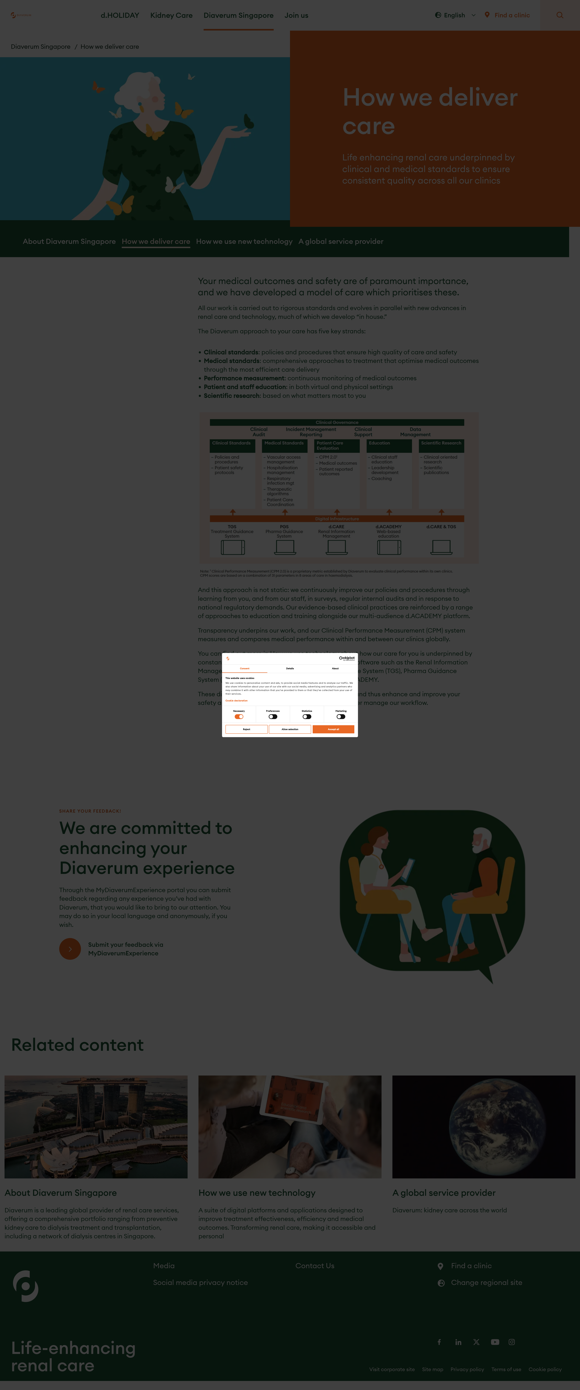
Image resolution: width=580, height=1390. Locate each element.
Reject (246, 729)
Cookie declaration (237, 700)
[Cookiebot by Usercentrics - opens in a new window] (341, 658)
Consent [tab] (244, 668)
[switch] (273, 716)
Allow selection (290, 729)
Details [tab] (290, 668)
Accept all (333, 729)
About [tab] (335, 668)
